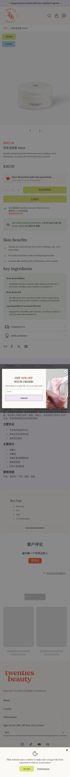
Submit (24, 398)
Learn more (45, 762)
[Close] (67, 750)
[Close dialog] (65, 371)
